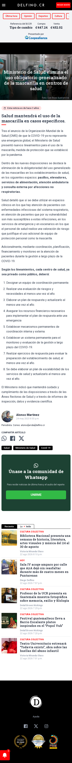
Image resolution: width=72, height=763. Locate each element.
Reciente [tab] (9, 526)
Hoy (36, 66)
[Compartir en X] (21, 438)
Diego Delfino (27, 580)
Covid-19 (45, 448)
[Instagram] (46, 726)
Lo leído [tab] (25, 526)
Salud (7, 448)
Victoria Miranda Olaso (32, 551)
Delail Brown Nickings (31, 605)
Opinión (28, 16)
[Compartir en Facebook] (13, 438)
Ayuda (36, 716)
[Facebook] (25, 726)
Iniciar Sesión (63, 5)
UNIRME (36, 495)
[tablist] (36, 526)
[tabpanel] (36, 595)
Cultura (58, 16)
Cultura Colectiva (32, 531)
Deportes (43, 16)
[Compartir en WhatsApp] (4, 438)
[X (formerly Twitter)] (36, 726)
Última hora (11, 16)
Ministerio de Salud (25, 448)
